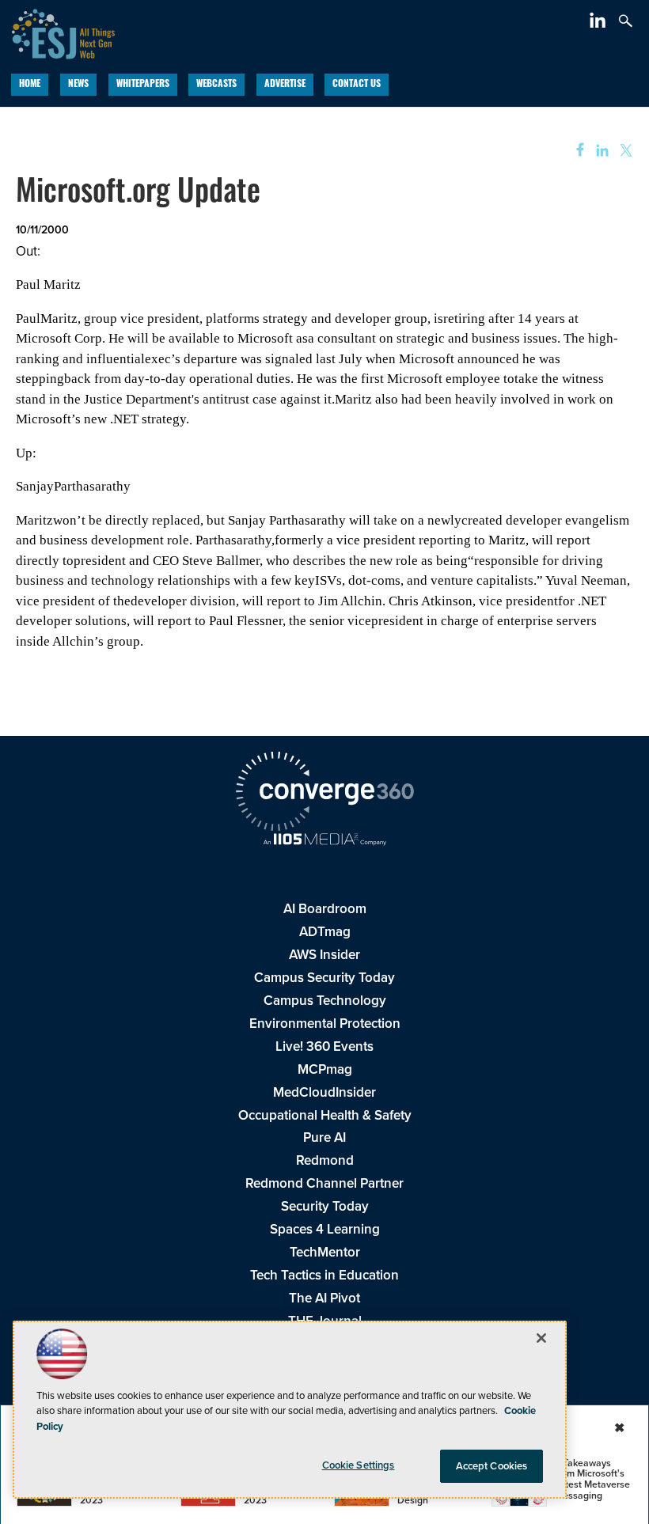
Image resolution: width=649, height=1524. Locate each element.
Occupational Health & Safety (325, 1115)
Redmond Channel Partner (324, 1183)
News (78, 84)
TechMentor (325, 1252)
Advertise (285, 84)
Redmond (325, 1160)
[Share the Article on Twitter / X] (624, 151)
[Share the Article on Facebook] (575, 151)
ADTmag (325, 932)
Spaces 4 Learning (325, 1229)
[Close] (541, 1338)
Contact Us (356, 84)
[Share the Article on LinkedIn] (599, 151)
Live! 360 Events (324, 1046)
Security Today (325, 1206)
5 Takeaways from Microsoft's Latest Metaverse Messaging (592, 1479)
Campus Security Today (324, 978)
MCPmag (325, 1069)
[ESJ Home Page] (57, 32)
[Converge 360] (324, 794)
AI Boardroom (324, 909)
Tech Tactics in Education (324, 1275)
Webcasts (216, 84)
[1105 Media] (324, 841)
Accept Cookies (492, 1465)
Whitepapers (142, 84)
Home (29, 84)
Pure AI (324, 1137)
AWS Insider (324, 955)
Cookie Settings (358, 1465)
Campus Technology (325, 1000)
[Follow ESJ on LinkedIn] (599, 23)
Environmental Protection (324, 1023)
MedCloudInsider (324, 1092)
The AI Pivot (324, 1298)
